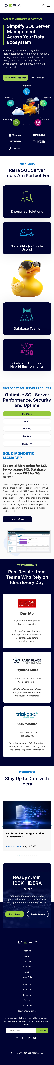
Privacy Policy (26, 977)
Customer (27, 995)
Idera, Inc (27, 989)
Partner (27, 1000)
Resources (27, 966)
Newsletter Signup (27, 1011)
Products (27, 951)
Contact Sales (27, 1005)
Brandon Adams (13, 846)
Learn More (17, 519)
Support (27, 961)
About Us (27, 984)
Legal (27, 972)
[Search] (43, 5)
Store (26, 956)
